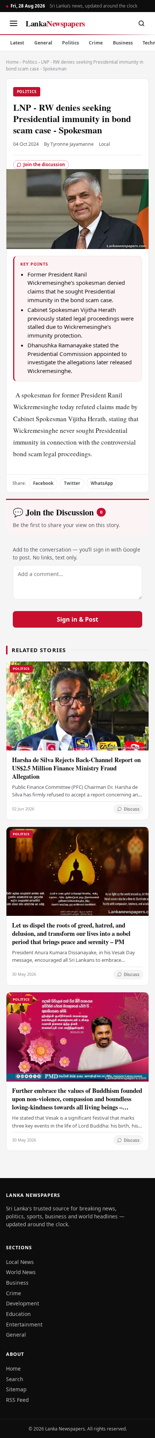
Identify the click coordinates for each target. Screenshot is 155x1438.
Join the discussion (44, 164)
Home (12, 62)
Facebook (43, 483)
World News (21, 1272)
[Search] (141, 23)
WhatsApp (102, 483)
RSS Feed (17, 1399)
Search (14, 1379)
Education (18, 1313)
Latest (17, 43)
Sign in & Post (77, 619)
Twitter (72, 483)
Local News (20, 1261)
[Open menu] (13, 23)
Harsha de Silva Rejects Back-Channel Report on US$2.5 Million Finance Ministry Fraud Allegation (76, 768)
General (43, 43)
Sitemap (16, 1389)
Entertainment (24, 1324)
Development (22, 1303)
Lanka (55, 23)
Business (123, 43)
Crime (96, 43)
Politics (70, 43)
